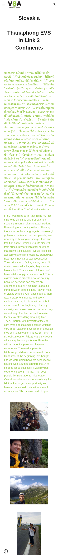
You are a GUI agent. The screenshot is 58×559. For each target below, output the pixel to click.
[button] (4, 4)
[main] (29, 33)
